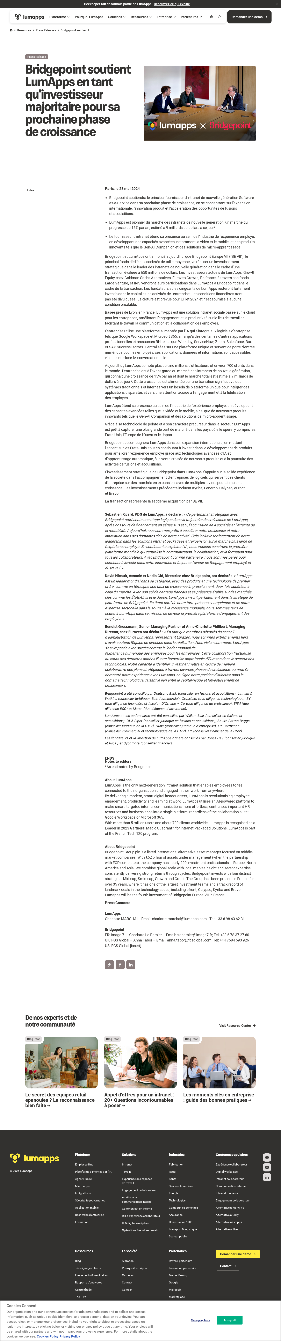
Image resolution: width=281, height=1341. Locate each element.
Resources (24, 30)
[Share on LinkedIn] (130, 964)
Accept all (230, 1320)
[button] (277, 4)
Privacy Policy (69, 1336)
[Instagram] (267, 1167)
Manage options (200, 1320)
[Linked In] (267, 1177)
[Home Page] (29, 17)
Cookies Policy (47, 1336)
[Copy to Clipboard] (109, 964)
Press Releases (46, 30)
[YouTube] (267, 1157)
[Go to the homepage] (34, 1158)
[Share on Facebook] (120, 964)
